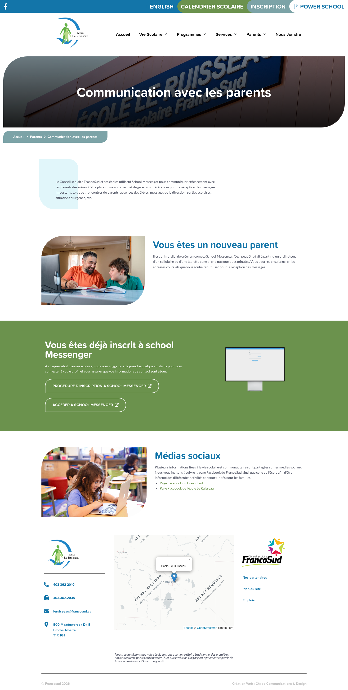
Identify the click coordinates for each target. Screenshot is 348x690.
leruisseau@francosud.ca (72, 611)
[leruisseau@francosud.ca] (46, 611)
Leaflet (188, 628)
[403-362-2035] (46, 597)
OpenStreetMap (207, 628)
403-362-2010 (64, 584)
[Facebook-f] (5, 6)
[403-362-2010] (46, 584)
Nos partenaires (255, 577)
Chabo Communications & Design (281, 683)
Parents (36, 136)
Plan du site (252, 588)
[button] (153, 34)
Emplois (249, 600)
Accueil (18, 136)
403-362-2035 (64, 597)
